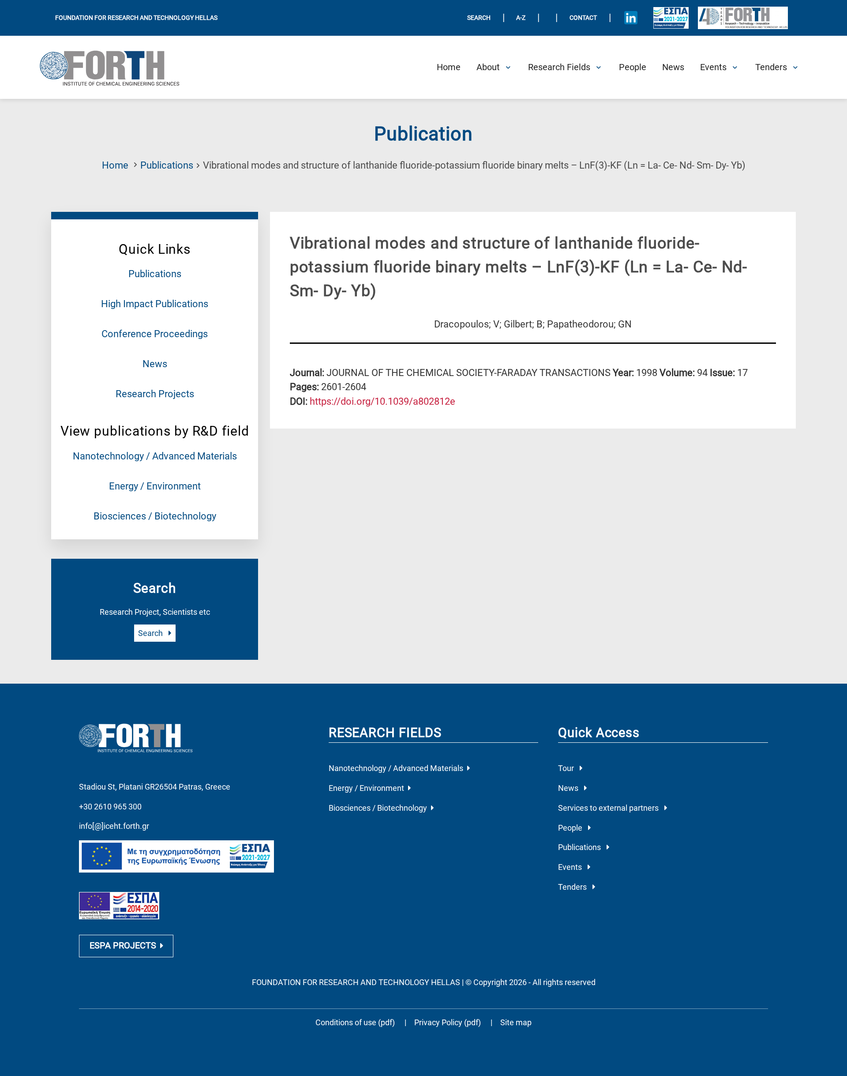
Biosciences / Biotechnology (155, 516)
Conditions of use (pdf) (355, 1022)
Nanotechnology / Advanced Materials (155, 456)
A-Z (520, 17)
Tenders (573, 887)
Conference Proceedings (154, 333)
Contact (583, 17)
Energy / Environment (155, 486)
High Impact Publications (154, 303)
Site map (516, 1022)
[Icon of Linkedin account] (630, 17)
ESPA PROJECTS (123, 946)
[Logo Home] (116, 67)
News (154, 363)
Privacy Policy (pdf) (448, 1022)
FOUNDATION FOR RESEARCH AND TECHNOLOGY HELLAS (136, 17)
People (571, 827)
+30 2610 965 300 (110, 806)
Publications (166, 165)
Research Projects (155, 393)
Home (115, 165)
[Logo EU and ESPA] (671, 18)
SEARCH (479, 17)
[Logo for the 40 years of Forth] (742, 18)
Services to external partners (609, 808)
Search (151, 633)
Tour (567, 768)
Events (571, 867)
